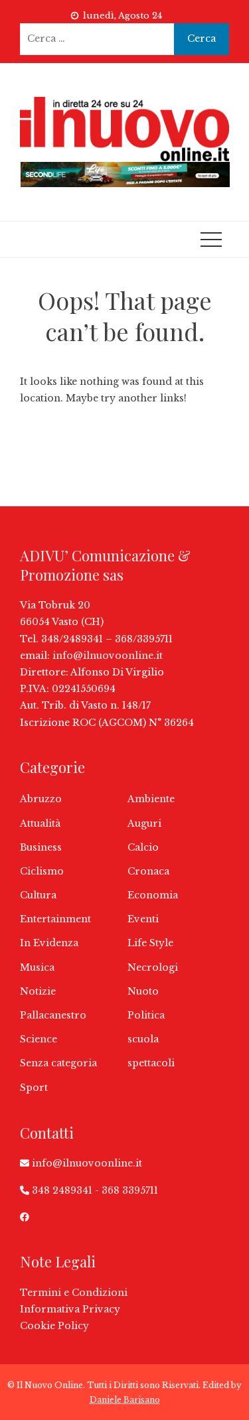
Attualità (40, 823)
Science (38, 1039)
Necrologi (152, 967)
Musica (37, 967)
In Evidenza (49, 943)
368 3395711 (130, 1190)
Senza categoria (58, 1063)
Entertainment (55, 919)
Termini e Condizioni (73, 1293)
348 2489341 (62, 1190)
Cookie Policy (54, 1326)
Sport (34, 1088)
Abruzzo (41, 799)
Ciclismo (42, 871)
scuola (143, 1039)
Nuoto (143, 991)
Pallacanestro (53, 1015)
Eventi (143, 919)
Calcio (143, 847)
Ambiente (151, 799)
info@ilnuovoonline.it (107, 656)
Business (41, 847)
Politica (146, 1015)
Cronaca (148, 871)
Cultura (38, 895)
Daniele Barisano (125, 1400)
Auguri (144, 823)
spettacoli (151, 1063)
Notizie (38, 991)
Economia (152, 895)
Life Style (150, 943)
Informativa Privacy (70, 1309)
